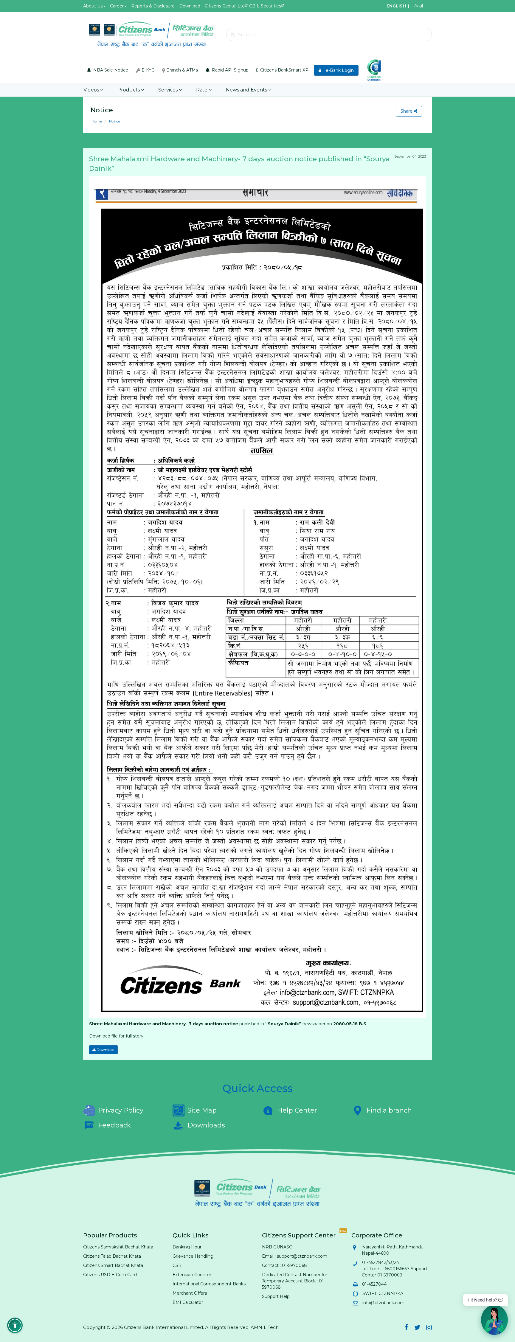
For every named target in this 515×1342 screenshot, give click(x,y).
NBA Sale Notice (110, 70)
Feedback (114, 1125)
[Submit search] (233, 35)
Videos (91, 90)
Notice (114, 121)
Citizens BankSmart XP (283, 70)
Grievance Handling (193, 1256)
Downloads (206, 1125)
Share (407, 111)
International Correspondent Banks (209, 1284)
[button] (15, 1325)
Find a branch (389, 1110)
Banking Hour (187, 1247)
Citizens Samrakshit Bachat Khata (118, 1247)
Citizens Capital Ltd (225, 6)
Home (96, 121)
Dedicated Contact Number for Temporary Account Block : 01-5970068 (294, 1281)
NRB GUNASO (277, 1247)
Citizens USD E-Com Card (110, 1274)
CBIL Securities (265, 6)
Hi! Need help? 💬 (485, 1300)
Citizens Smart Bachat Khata (113, 1265)
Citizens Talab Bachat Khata (112, 1256)
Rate (202, 90)
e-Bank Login (338, 70)
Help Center (297, 1110)
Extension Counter (192, 1274)
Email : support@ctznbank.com (294, 1256)
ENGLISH (396, 6)
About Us (93, 6)
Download (189, 6)
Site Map (202, 1110)
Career (117, 6)
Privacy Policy (120, 1110)
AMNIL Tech (265, 1327)
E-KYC (147, 70)
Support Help (276, 1296)
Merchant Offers (190, 1293)
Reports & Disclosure (153, 6)
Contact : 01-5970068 (284, 1265)
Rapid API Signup (230, 70)
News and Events (247, 90)
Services (168, 90)
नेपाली (418, 6)
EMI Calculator (188, 1302)
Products (129, 90)
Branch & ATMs (181, 70)
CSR (177, 1265)
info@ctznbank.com (383, 1302)
